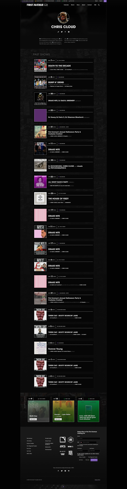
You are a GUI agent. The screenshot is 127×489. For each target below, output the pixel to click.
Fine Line (29, 448)
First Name (79, 448)
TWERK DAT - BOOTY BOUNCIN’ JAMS (63, 316)
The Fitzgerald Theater (92, 457)
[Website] (58, 32)
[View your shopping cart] (105, 1)
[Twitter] (62, 32)
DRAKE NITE (54, 150)
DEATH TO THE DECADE (59, 66)
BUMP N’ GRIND (56, 83)
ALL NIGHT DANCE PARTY (61, 182)
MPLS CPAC (29, 453)
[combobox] (81, 442)
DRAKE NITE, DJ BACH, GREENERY (64, 101)
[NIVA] (70, 446)
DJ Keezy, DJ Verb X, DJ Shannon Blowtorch (68, 117)
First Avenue (29, 438)
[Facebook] (65, 32)
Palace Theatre (82, 457)
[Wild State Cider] (70, 453)
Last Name (92, 448)
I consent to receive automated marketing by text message (87, 445)
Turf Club (29, 451)
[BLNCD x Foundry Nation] (62, 453)
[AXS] (62, 446)
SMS (78, 442)
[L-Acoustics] (62, 439)
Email (78, 436)
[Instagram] (68, 32)
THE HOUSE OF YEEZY (58, 199)
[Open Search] (98, 5)
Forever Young (55, 349)
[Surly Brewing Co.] (70, 440)
